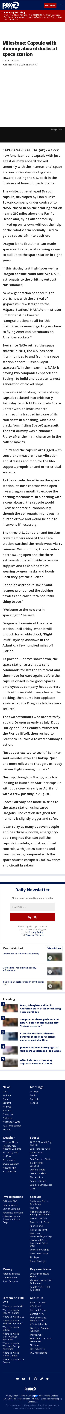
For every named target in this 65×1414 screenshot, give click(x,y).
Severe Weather (11, 1163)
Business (7, 1110)
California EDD (10, 1201)
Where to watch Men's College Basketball (11, 1336)
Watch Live (50, 5)
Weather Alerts (10, 1142)
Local (5, 1091)
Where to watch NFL (13, 1306)
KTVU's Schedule (38, 1324)
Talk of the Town (38, 1229)
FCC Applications (38, 1352)
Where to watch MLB (13, 1316)
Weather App (9, 1167)
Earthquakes (9, 1160)
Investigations (13, 1197)
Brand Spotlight (38, 1260)
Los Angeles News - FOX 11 (40, 1275)
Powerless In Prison (13, 1212)
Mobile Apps (36, 1334)
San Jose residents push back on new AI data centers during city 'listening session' (39, 1022)
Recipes (34, 1102)
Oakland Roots (37, 1169)
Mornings (36, 1087)
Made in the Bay (38, 1218)
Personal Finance (11, 1273)
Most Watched (13, 948)
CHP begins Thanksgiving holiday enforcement (19, 969)
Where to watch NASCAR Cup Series (13, 1322)
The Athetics (36, 1177)
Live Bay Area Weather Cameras (12, 1147)
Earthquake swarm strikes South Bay (21, 953)
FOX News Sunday (12, 1125)
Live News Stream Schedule (39, 1329)
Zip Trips (34, 1091)
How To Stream (38, 1302)
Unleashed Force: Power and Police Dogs (11, 1219)
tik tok (41, 1378)
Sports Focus (36, 1225)
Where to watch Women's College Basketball (11, 1346)
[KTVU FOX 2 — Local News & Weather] (12, 5)
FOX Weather (9, 1171)
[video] (54, 957)
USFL (32, 1188)
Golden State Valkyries (36, 1164)
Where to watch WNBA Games (11, 1354)
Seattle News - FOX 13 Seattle (40, 1288)
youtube (23, 1378)
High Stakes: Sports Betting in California (40, 1213)
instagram (35, 1378)
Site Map (34, 1345)
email (17, 1378)
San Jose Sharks (38, 1180)
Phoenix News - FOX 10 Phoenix (40, 1282)
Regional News (40, 1269)
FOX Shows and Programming (38, 1319)
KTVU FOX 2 (8, 60)
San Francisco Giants (40, 1159)
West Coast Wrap (11, 1121)
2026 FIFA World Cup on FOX (40, 1143)
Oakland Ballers (38, 1173)
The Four (34, 1207)
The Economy (10, 1277)
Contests (34, 1099)
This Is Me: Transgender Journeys (41, 1235)
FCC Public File (37, 1348)
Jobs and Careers (38, 1310)
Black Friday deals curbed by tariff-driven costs (23, 983)
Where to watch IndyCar (11, 1328)
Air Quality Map (10, 1152)
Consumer (8, 1114)
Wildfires (7, 1106)
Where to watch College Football (11, 1311)
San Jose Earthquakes (41, 1184)
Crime (6, 1099)
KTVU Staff (35, 1306)
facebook (29, 1378)
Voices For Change (39, 1249)
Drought (7, 1102)
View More (54, 948)
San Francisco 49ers (40, 1148)
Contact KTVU (37, 1313)
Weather (9, 1137)
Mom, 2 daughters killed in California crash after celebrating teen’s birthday (40, 1008)
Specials (35, 1197)
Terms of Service (34, 935)
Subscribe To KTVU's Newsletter (40, 1340)
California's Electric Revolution (39, 1203)
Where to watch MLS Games (13, 1361)
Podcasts (7, 1118)
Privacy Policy (36, 932)
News (17, 60)
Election (7, 1129)
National (7, 1095)
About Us (36, 1298)
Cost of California (11, 1208)
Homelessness (10, 1205)
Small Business (10, 1281)
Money (7, 1269)
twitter (47, 1378)
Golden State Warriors (36, 1154)
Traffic (33, 1095)
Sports (34, 1137)
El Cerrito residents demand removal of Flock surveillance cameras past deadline (38, 1037)
